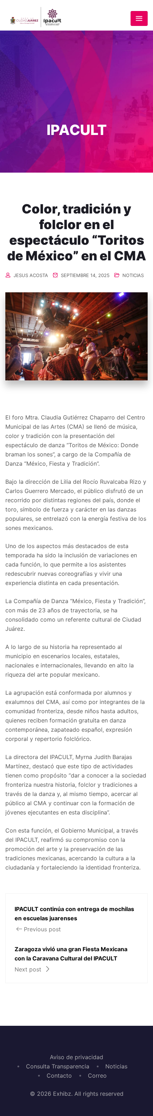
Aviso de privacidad (76, 1057)
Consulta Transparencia (57, 1066)
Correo (97, 1075)
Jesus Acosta (31, 275)
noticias (133, 275)
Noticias (116, 1066)
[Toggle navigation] (139, 18)
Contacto (59, 1075)
